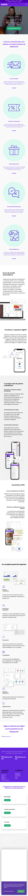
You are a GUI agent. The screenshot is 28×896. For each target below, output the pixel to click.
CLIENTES (12, 0)
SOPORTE (19, 1)
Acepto (21, 891)
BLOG (17, 0)
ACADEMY (10, 1)
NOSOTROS (7, 0)
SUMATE (14, 1)
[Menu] (26, 4)
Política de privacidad (8, 891)
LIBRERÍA (20, 0)
